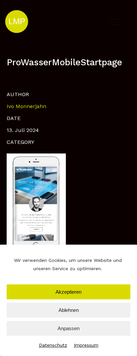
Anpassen (68, 328)
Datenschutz (53, 345)
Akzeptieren (68, 292)
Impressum (86, 345)
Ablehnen (69, 310)
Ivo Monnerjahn (26, 106)
